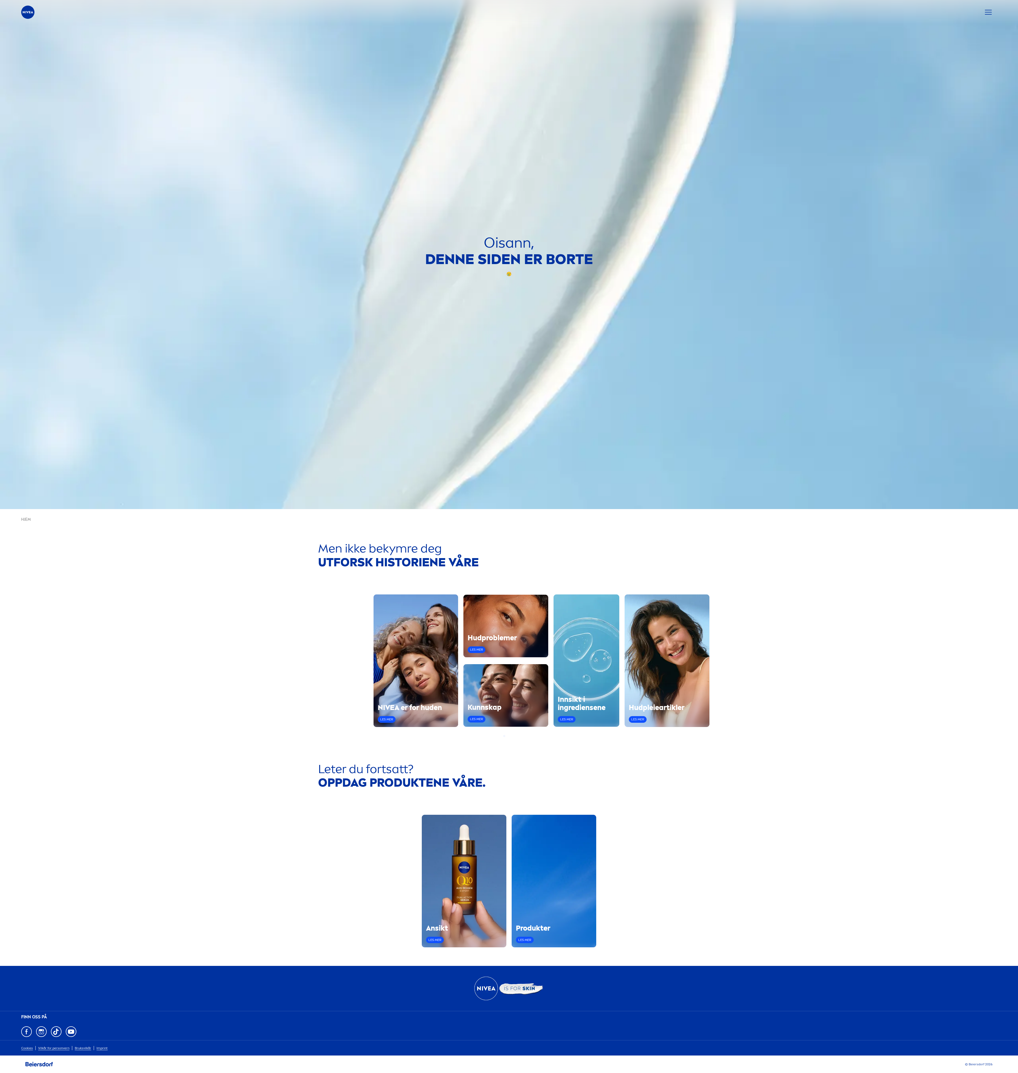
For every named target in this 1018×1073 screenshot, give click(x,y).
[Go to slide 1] (504, 736)
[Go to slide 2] (507, 736)
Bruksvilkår (83, 1048)
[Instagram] (41, 1031)
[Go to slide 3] (511, 736)
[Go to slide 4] (514, 736)
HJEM (26, 519)
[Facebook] (26, 1031)
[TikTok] (56, 1031)
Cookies (27, 1048)
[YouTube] (71, 1031)
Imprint (102, 1048)
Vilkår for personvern (53, 1048)
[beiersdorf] (39, 1064)
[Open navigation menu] (988, 12)
